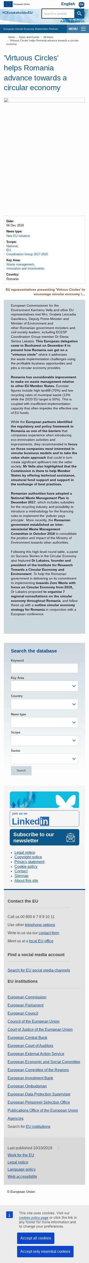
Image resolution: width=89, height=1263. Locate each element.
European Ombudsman (27, 1086)
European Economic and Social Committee (44, 1062)
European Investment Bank (30, 1078)
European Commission (27, 997)
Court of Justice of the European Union (40, 1029)
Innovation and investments (25, 268)
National (12, 246)
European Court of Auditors (30, 1046)
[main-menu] (83, 29)
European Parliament (25, 1005)
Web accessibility (22, 1177)
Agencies (15, 1118)
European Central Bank (27, 1038)
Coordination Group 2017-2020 (27, 254)
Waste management (20, 264)
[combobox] (44, 686)
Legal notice (24, 852)
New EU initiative (18, 236)
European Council (23, 1013)
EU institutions (38, 1127)
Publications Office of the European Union (43, 1110)
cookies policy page (33, 1217)
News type (18, 714)
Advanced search (72, 21)
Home (11, 37)
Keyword (17, 660)
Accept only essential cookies (45, 1251)
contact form (49, 933)
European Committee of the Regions (38, 1070)
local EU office (41, 941)
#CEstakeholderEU (17, 13)
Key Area (17, 678)
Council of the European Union (34, 1021)
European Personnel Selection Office (39, 1102)
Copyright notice (28, 857)
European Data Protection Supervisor (39, 1094)
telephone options (40, 925)
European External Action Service (36, 1054)
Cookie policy (25, 867)
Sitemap (21, 876)
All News (48, 37)
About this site (26, 881)
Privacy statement (29, 862)
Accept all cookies (35, 1238)
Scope (15, 732)
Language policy (22, 1169)
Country (17, 696)
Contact (21, 871)
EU (8, 250)
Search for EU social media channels (39, 970)
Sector (15, 750)
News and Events (29, 37)
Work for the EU (21, 1155)
